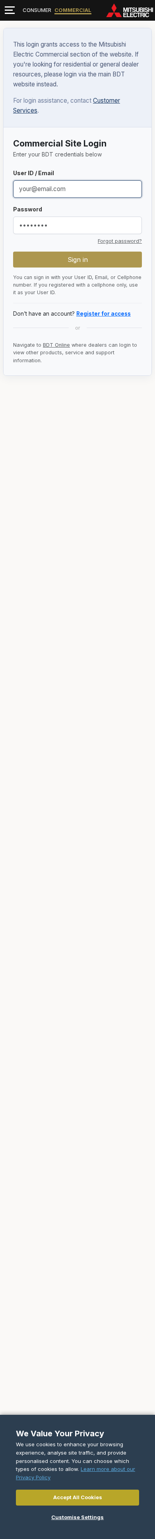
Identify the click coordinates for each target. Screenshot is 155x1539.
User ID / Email (33, 173)
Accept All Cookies (77, 1497)
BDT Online (56, 345)
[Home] (129, 10)
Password (27, 209)
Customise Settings (77, 1517)
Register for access (103, 314)
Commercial (72, 10)
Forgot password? (120, 241)
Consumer (37, 10)
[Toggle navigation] (9, 10)
